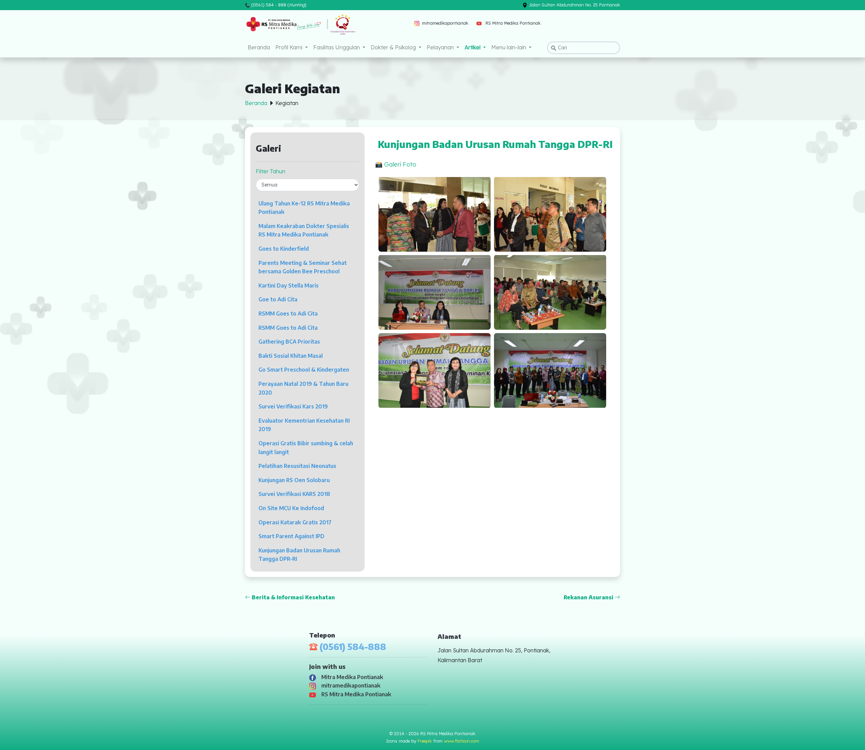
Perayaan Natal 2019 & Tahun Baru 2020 (303, 388)
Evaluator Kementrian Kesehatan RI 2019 (304, 425)
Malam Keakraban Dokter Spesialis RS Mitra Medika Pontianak (303, 230)
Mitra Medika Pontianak (351, 677)
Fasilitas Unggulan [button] (337, 47)
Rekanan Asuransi (589, 597)
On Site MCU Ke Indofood (291, 508)
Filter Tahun (270, 171)
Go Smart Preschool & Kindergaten (303, 369)
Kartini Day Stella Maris (288, 285)
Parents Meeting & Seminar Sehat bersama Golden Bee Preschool (302, 267)
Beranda (259, 47)
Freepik (425, 741)
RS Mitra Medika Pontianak (355, 694)
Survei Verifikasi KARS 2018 (294, 494)
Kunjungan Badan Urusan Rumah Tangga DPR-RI (299, 554)
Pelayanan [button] (441, 47)
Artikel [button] (473, 47)
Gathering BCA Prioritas (289, 341)
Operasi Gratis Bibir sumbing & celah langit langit (305, 447)
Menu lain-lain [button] (509, 47)
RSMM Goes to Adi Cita (288, 313)
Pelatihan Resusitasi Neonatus (297, 465)
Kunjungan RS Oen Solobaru (294, 480)
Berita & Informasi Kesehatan (292, 597)
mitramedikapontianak (349, 685)
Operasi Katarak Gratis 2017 (294, 522)
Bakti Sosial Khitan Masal (290, 355)
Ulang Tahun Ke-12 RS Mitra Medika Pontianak (304, 208)
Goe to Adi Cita (277, 299)
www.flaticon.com (461, 741)
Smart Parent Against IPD (291, 536)
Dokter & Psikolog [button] (394, 47)
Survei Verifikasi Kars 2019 (293, 406)
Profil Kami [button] (289, 47)
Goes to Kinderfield (283, 248)
